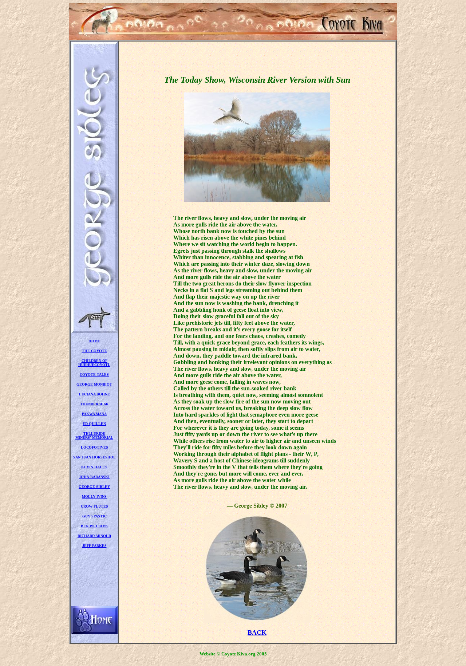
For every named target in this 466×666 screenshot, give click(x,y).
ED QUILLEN (94, 424)
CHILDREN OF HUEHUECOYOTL (94, 363)
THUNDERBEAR (94, 404)
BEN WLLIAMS (94, 526)
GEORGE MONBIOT (94, 384)
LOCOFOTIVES (94, 447)
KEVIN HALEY (94, 467)
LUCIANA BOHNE (94, 394)
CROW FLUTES (94, 506)
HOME (94, 341)
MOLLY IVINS (94, 496)
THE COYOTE (94, 351)
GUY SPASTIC (94, 516)
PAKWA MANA (94, 414)
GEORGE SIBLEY (94, 487)
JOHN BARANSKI (94, 477)
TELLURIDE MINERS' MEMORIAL (94, 435)
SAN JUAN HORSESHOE (94, 457)
